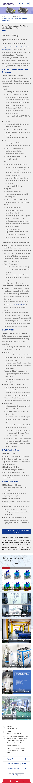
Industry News (16, 16)
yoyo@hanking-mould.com (14, 733)
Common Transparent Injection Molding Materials (17, 547)
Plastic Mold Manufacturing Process (16, 640)
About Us (10, 759)
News (8, 16)
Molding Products (13, 769)
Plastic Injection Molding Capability (13, 559)
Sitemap (9, 745)
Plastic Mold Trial (16, 665)
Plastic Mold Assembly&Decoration (16, 717)
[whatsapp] (10, 781)
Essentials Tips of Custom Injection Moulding (16, 537)
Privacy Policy (16, 745)
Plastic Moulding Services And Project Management (17, 615)
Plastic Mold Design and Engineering (16, 588)
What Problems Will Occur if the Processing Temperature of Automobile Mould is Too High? (17, 549)
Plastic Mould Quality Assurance (16, 691)
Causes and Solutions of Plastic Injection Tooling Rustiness (17, 544)
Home (3, 16)
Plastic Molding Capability (16, 764)
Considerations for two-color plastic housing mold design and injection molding (17, 542)
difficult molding (19, 304)
